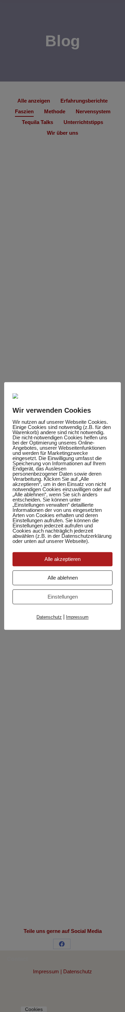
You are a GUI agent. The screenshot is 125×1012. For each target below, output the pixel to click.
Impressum (77, 617)
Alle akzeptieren (62, 559)
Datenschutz (49, 617)
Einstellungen (63, 597)
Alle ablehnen (63, 578)
